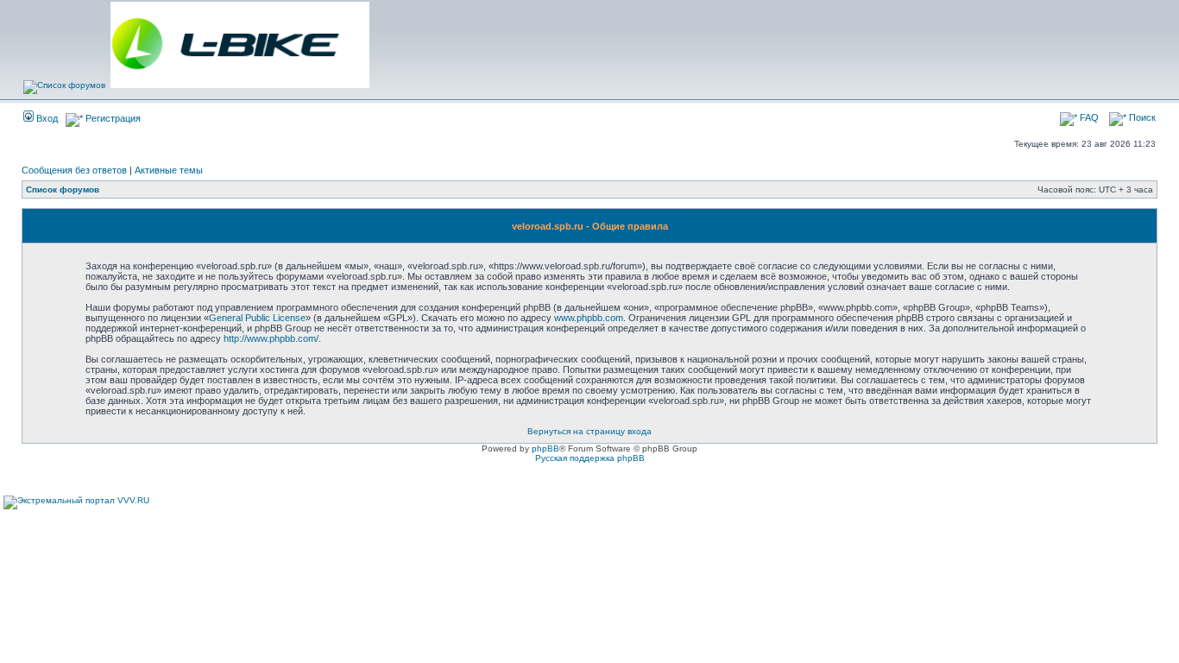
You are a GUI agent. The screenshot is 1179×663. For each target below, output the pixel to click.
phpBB (545, 448)
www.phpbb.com (588, 318)
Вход (46, 118)
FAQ (1088, 117)
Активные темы (169, 170)
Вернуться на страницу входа (589, 431)
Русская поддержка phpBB (590, 458)
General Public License (257, 318)
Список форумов (62, 189)
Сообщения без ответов (74, 170)
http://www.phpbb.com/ (271, 338)
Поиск (1141, 117)
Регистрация (112, 118)
